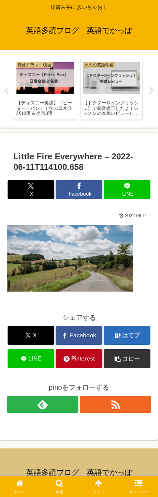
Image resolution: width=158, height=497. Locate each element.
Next (151, 91)
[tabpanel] (45, 89)
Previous (6, 91)
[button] (127, 358)
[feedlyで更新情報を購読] (42, 404)
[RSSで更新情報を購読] (115, 404)
